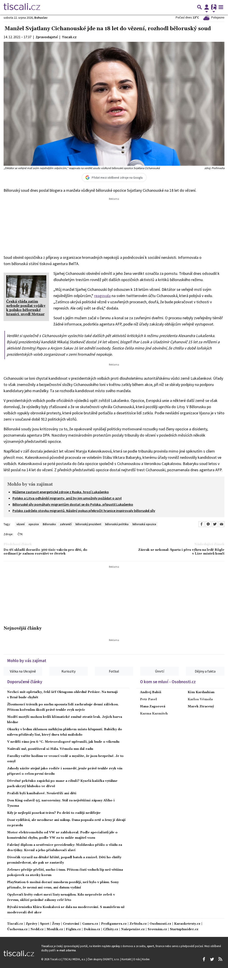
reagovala (102, 295)
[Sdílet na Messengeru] (208, 524)
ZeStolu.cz (138, 924)
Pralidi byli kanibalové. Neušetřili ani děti (41, 793)
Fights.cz (73, 929)
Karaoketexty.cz (187, 924)
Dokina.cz (92, 929)
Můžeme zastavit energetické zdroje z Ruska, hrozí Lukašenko (60, 492)
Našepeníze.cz (133, 929)
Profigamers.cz (114, 924)
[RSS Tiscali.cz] (220, 959)
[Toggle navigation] (220, 7)
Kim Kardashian (201, 692)
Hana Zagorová (152, 707)
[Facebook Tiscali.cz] (203, 959)
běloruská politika (116, 524)
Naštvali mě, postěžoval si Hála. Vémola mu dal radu (50, 749)
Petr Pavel (148, 699)
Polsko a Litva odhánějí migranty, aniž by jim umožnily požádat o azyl (67, 498)
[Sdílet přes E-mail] (221, 524)
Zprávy (31, 924)
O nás (137, 959)
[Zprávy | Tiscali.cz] (22, 7)
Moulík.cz (55, 929)
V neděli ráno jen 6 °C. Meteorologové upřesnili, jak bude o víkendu (63, 742)
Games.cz (90, 924)
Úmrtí (159, 671)
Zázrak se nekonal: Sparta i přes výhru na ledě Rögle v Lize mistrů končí (181, 552)
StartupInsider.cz (184, 929)
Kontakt (127, 959)
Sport (44, 924)
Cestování (71, 924)
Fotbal (114, 671)
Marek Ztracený (201, 707)
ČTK (20, 534)
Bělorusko (49, 524)
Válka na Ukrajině (23, 671)
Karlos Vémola (200, 699)
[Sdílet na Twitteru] (215, 524)
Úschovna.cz (17, 929)
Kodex (146, 959)
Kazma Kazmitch (154, 714)
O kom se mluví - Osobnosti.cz (168, 681)
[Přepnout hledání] (199, 7)
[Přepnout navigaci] (206, 7)
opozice (33, 524)
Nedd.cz (37, 929)
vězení (20, 524)
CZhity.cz (110, 929)
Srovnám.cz (157, 929)
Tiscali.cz (15, 924)
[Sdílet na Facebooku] (201, 524)
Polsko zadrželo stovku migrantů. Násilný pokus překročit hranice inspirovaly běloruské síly (83, 510)
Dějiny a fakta (205, 671)
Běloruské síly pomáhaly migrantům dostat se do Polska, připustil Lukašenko (72, 504)
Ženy (56, 924)
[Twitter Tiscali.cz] (212, 959)
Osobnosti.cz (160, 924)
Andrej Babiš (150, 692)
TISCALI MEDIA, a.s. (74, 959)
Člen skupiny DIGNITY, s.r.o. (104, 959)
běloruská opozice (144, 524)
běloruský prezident (88, 524)
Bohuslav (40, 18)
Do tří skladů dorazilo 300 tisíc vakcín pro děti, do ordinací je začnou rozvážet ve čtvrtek (45, 552)
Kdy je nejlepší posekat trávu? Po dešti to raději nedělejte (54, 813)
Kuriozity (68, 671)
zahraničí (65, 524)
